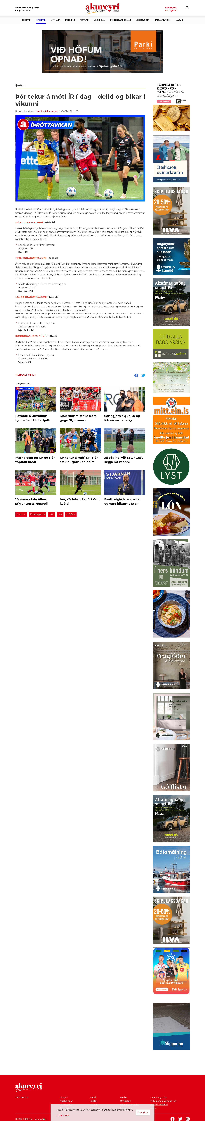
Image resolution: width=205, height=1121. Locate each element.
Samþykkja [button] (142, 1112)
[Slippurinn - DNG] (171, 1027)
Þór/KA (71, 514)
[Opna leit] (187, 7)
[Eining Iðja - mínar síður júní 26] (171, 421)
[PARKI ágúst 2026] (102, 51)
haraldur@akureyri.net (47, 111)
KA (60, 514)
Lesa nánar (62, 1115)
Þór (52, 514)
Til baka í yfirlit (25, 375)
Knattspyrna (37, 514)
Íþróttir (21, 514)
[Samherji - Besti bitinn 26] (171, 614)
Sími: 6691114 (21, 1097)
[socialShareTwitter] (143, 376)
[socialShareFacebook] (136, 376)
